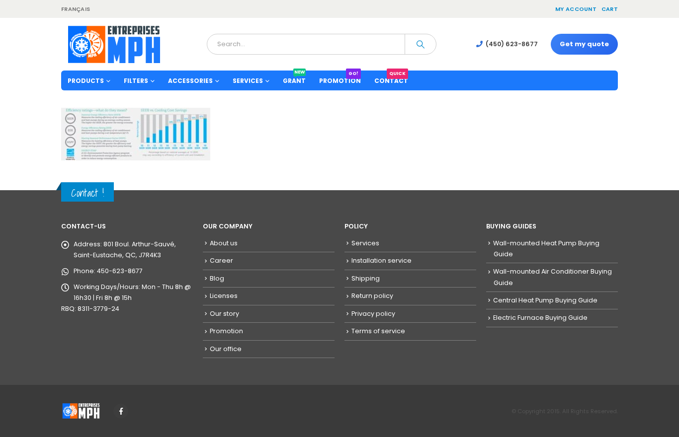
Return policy (372, 295)
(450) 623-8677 (512, 44)
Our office (226, 349)
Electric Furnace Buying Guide (540, 317)
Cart (609, 9)
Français (75, 9)
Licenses (224, 295)
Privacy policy (373, 313)
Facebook (120, 411)
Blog (217, 278)
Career (221, 260)
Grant (294, 78)
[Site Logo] (114, 44)
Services (365, 243)
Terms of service (378, 331)
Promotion (340, 78)
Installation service (381, 260)
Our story (224, 313)
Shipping (365, 278)
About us (224, 243)
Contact (391, 78)
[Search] (420, 44)
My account (575, 9)
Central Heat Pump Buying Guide (545, 300)
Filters (136, 80)
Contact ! (87, 193)
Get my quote (584, 44)
